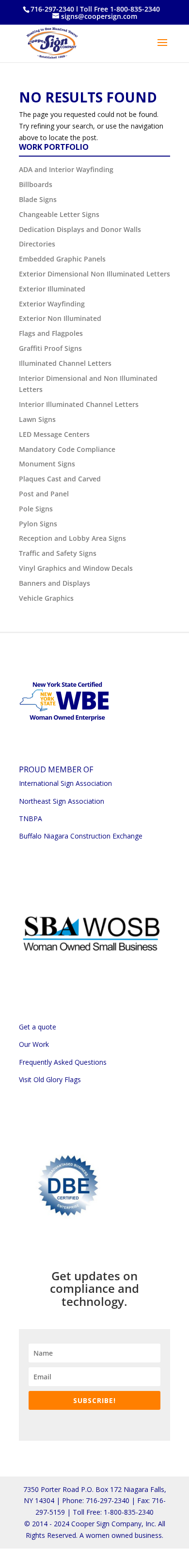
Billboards (35, 184)
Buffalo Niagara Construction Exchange (80, 835)
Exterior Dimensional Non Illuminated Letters (94, 273)
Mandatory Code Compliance (67, 449)
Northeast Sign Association (61, 801)
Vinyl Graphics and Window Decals (76, 568)
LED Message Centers (54, 434)
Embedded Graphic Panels (62, 258)
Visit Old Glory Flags (50, 1079)
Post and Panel (44, 493)
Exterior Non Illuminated (60, 318)
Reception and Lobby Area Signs (72, 538)
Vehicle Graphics (46, 598)
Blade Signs (38, 199)
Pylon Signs (38, 523)
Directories (37, 243)
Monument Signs (47, 463)
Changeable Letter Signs (59, 214)
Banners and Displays (54, 583)
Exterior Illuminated (52, 288)
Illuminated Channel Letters (65, 363)
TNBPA (30, 818)
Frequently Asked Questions (63, 1062)
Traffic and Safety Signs (57, 553)
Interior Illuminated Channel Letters (79, 404)
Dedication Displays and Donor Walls (80, 229)
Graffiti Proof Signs (50, 348)
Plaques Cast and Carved (60, 478)
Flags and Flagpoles (51, 333)
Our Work (34, 1044)
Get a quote (37, 1026)
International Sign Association (65, 783)
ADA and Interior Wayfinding (66, 169)
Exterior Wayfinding (52, 303)
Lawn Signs (37, 419)
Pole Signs (36, 508)
